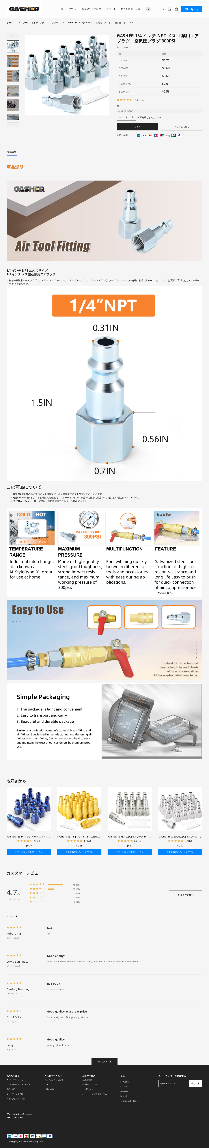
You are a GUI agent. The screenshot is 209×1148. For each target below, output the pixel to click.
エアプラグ (55, 22)
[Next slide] (13, 124)
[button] (13, 46)
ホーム (10, 22)
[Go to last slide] (13, 35)
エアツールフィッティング (31, 22)
